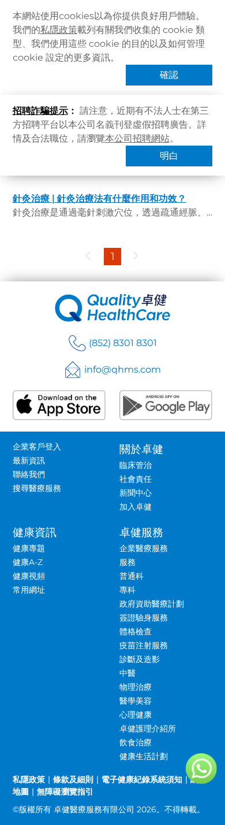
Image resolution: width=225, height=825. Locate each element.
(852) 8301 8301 (123, 342)
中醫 (127, 673)
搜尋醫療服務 (37, 488)
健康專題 (29, 548)
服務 (127, 562)
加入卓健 (135, 506)
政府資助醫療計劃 (151, 604)
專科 (127, 590)
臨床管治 (135, 465)
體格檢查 (135, 631)
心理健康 (135, 714)
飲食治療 (135, 742)
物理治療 (135, 687)
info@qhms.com (122, 369)
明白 (169, 155)
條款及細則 (73, 779)
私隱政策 (58, 29)
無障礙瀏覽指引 (65, 791)
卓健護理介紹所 (147, 728)
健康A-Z (28, 562)
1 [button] (113, 256)
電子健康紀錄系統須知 (142, 779)
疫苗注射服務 (143, 645)
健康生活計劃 (143, 756)
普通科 (131, 576)
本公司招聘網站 (137, 138)
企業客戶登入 (37, 446)
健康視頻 (29, 576)
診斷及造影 (139, 659)
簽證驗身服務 (143, 617)
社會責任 (135, 479)
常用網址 (29, 590)
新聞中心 (135, 493)
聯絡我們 (29, 474)
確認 (169, 74)
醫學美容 (135, 701)
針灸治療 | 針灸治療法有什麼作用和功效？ (99, 198)
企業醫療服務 (143, 548)
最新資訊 (29, 460)
